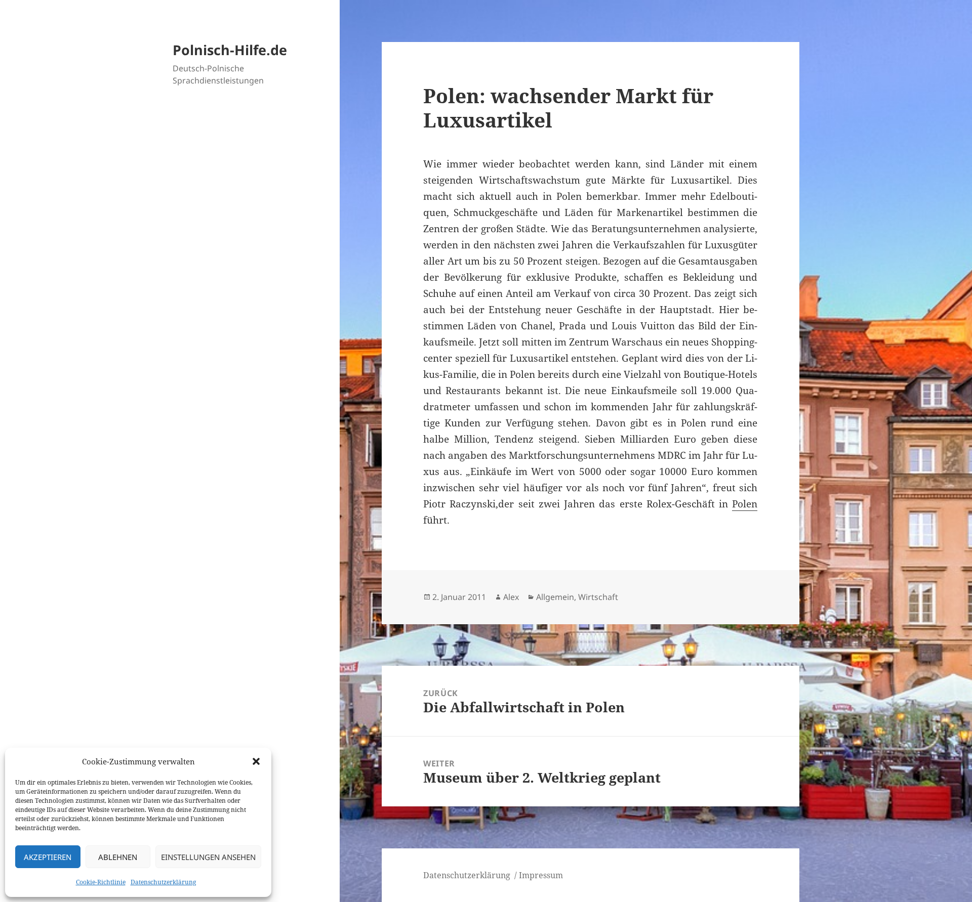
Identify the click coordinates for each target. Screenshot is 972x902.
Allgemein (555, 597)
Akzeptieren (47, 857)
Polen (744, 503)
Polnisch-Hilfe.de (230, 49)
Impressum (541, 875)
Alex (511, 597)
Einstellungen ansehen (208, 857)
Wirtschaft (598, 597)
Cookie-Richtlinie (101, 882)
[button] (256, 761)
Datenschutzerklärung (163, 882)
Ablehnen (117, 857)
